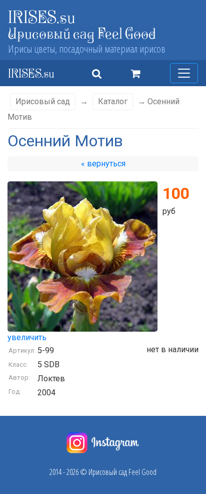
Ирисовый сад (43, 101)
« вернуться (103, 163)
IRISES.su (42, 17)
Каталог (113, 101)
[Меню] (184, 73)
